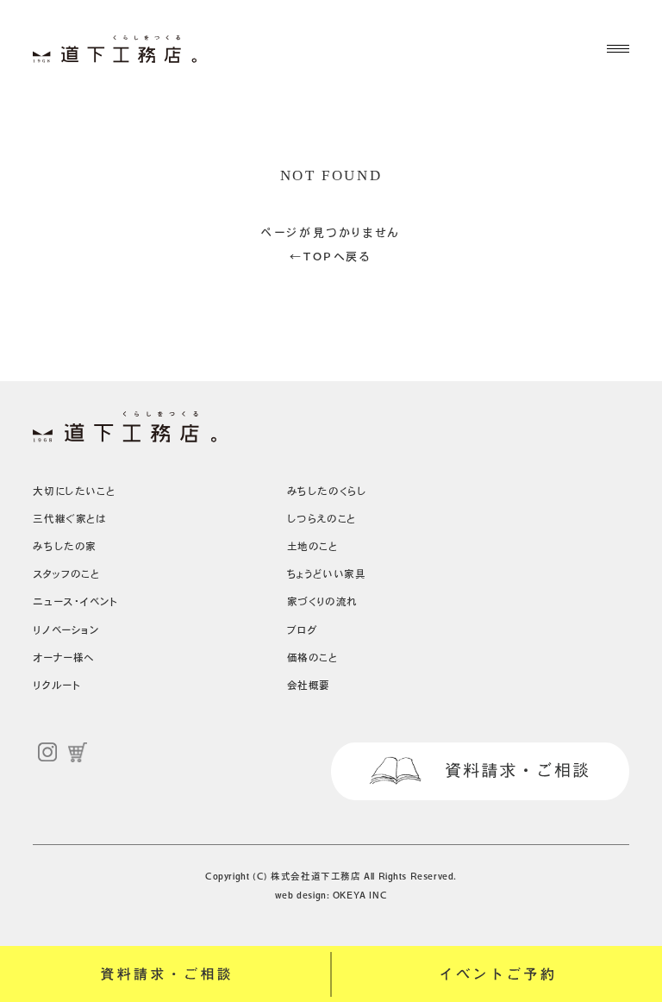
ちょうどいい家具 (326, 574)
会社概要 (308, 685)
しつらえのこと (321, 518)
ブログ (302, 630)
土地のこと (312, 546)
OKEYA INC (360, 895)
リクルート (56, 685)
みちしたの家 (65, 546)
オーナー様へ (63, 657)
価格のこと (312, 657)
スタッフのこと (66, 574)
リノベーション (66, 630)
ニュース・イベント (75, 601)
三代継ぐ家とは (69, 518)
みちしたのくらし (327, 491)
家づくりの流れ (322, 601)
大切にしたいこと (74, 491)
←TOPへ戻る (331, 256)
